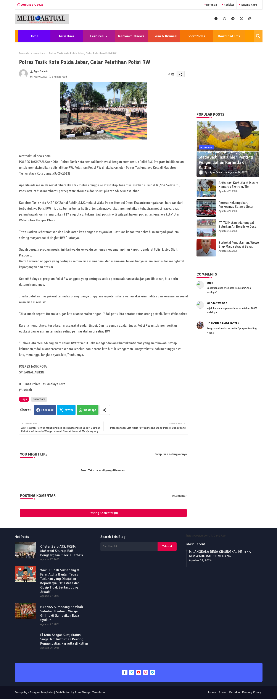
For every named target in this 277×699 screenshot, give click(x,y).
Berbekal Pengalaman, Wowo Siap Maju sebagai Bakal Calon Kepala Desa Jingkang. (239, 246)
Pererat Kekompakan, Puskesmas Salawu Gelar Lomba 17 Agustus (236, 206)
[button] (258, 36)
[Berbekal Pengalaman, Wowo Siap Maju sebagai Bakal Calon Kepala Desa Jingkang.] (206, 247)
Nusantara (66, 36)
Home (34, 36)
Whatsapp (90, 410)
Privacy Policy (251, 692)
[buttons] (216, 18)
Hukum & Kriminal (163, 36)
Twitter (68, 410)
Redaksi (228, 4)
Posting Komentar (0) (103, 513)
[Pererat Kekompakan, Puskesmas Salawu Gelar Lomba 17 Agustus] (206, 208)
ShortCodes (196, 36)
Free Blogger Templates (90, 692)
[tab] (34, 36)
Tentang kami (248, 4)
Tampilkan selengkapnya (171, 454)
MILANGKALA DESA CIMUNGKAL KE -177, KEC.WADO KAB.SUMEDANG (220, 554)
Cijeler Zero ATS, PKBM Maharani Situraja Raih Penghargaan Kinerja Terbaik (61, 550)
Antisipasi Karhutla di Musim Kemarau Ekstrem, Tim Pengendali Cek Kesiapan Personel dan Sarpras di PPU (238, 188)
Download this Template (229, 38)
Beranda (211, 4)
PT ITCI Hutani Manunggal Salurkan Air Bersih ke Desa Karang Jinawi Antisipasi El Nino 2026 (237, 228)
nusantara (39, 53)
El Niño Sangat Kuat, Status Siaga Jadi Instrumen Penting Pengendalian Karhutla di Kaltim (64, 639)
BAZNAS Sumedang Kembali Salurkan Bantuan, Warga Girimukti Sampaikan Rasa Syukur (61, 613)
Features (96, 36)
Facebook (47, 410)
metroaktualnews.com (131, 38)
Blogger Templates (42, 692)
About (223, 692)
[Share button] (105, 410)
